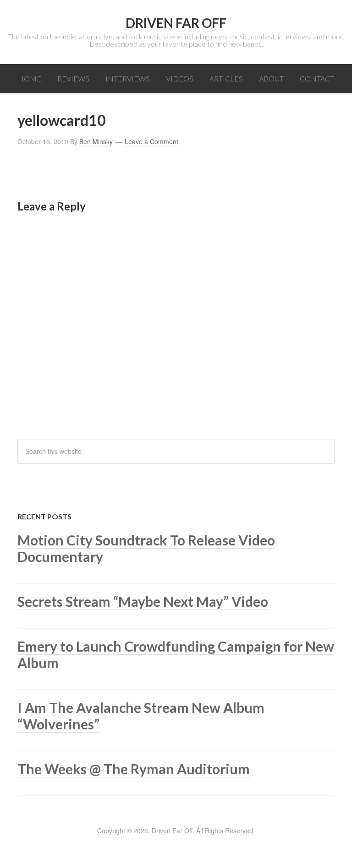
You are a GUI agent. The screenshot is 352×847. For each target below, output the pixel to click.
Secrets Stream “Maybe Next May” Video (142, 601)
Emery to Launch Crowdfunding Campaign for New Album (175, 654)
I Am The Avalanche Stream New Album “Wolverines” (140, 715)
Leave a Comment (151, 141)
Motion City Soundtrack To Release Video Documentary (146, 548)
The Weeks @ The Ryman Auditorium (133, 769)
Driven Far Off (176, 23)
